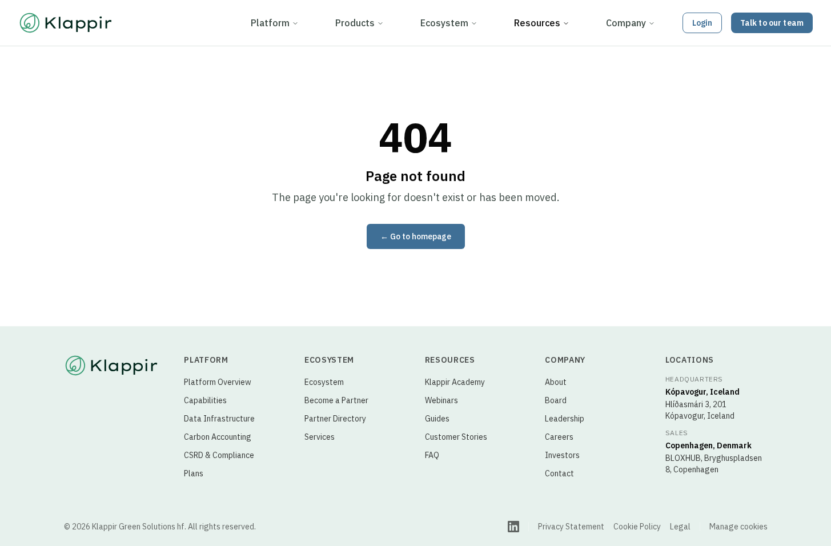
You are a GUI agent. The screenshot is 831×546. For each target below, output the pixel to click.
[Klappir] (111, 365)
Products (355, 23)
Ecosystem (444, 23)
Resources (537, 23)
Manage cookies (738, 526)
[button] (702, 23)
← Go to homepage (415, 236)
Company (626, 23)
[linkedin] (513, 526)
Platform (270, 23)
